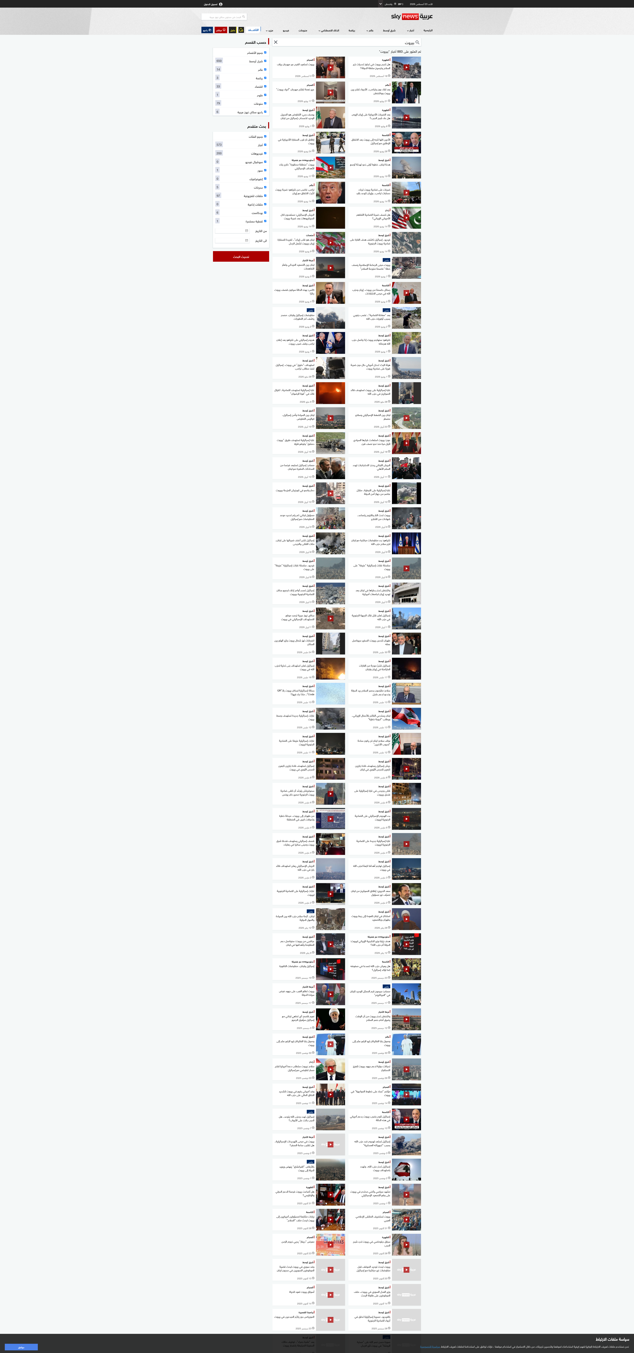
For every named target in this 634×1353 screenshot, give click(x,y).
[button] (221, 30)
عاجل (232, 30)
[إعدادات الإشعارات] (241, 30)
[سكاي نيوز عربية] (412, 16)
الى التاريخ (261, 240)
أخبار (411, 30)
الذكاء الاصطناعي (330, 30)
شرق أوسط (389, 30)
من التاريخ (261, 230)
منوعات (303, 30)
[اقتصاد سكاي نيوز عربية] (253, 30)
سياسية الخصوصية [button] (430, 1346)
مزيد (270, 30)
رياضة (352, 30)
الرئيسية (428, 30)
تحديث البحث (241, 256)
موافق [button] (21, 1347)
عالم (371, 30)
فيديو (286, 30)
